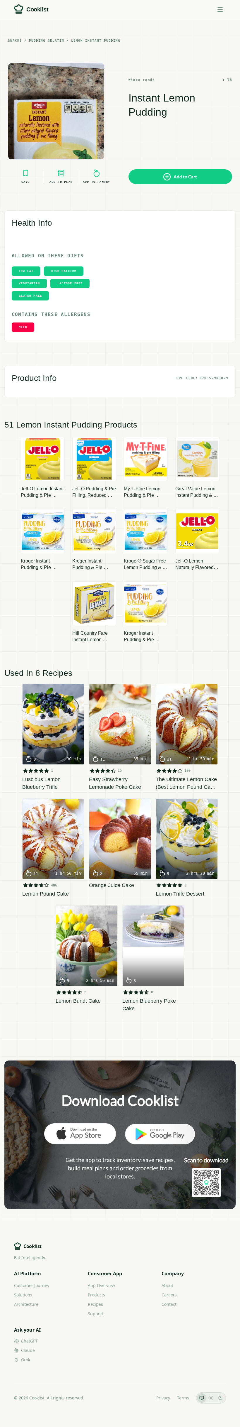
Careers (169, 1295)
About (167, 1285)
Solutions (23, 1295)
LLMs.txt (141, 1398)
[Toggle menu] (220, 9)
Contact (169, 1304)
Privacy (163, 1398)
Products (96, 1295)
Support (96, 1313)
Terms (183, 1398)
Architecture (26, 1304)
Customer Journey (31, 1285)
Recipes (95, 1304)
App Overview (101, 1285)
